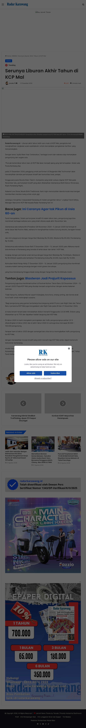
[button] (31, 373)
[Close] (69, 348)
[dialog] (43, 364)
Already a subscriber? (43, 378)
